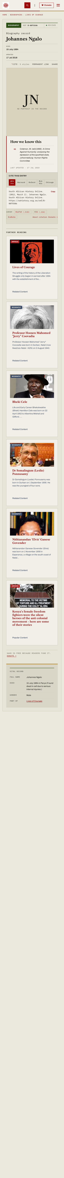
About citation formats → (45, 217)
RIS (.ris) (40, 212)
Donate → (11, 656)
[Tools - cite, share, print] (35, 5)
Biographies (16, 15)
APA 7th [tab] (12, 182)
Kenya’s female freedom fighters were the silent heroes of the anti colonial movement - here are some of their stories (30, 618)
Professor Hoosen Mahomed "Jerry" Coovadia (31, 334)
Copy (53, 191)
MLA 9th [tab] (40, 182)
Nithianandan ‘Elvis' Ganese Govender (31, 541)
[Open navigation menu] (58, 5)
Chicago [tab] (50, 182)
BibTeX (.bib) (23, 212)
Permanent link (40, 64)
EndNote (12, 217)
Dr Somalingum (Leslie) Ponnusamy (28, 472)
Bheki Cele (19, 402)
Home (5, 15)
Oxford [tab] (32, 182)
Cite (20, 64)
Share (55, 64)
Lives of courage (34, 15)
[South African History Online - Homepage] (6, 5)
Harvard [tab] (21, 182)
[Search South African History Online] (27, 5)
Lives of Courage (23, 267)
